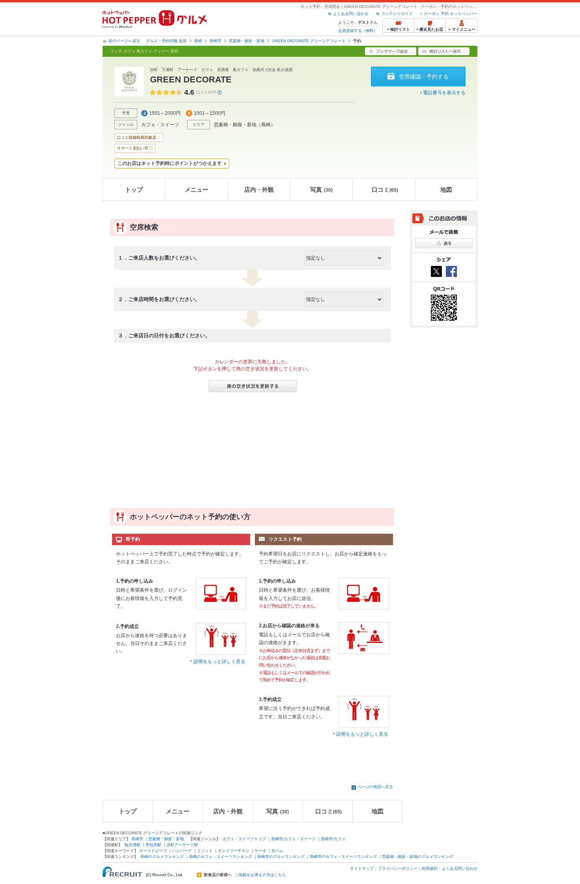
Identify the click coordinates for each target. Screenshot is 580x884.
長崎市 (215, 41)
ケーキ (260, 850)
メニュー (196, 189)
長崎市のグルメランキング (281, 856)
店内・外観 (259, 189)
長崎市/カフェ (333, 839)
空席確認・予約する (424, 76)
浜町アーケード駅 (182, 845)
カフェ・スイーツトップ (244, 839)
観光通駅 (132, 845)
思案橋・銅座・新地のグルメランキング (417, 856)
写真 (321, 189)
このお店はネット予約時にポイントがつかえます (170, 163)
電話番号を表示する (444, 92)
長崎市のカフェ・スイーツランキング (343, 856)
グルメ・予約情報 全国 (166, 41)
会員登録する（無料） (358, 30)
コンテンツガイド (397, 13)
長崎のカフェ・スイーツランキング (220, 856)
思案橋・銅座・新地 (246, 41)
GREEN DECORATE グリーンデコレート (309, 41)
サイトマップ (362, 868)
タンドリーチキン (233, 850)
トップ (134, 189)
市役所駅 (153, 845)
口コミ (385, 189)
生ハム (277, 850)
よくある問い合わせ (351, 13)
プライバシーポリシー (397, 868)
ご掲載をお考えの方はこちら (260, 875)
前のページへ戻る (124, 41)
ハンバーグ (182, 850)
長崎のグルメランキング (162, 856)
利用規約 (430, 868)
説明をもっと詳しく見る (219, 661)
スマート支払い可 (132, 148)
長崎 (198, 41)
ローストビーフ (153, 850)
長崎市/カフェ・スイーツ (293, 839)
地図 (446, 189)
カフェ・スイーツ (160, 124)
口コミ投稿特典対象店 (136, 137)
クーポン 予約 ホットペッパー (450, 13)
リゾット (205, 850)
